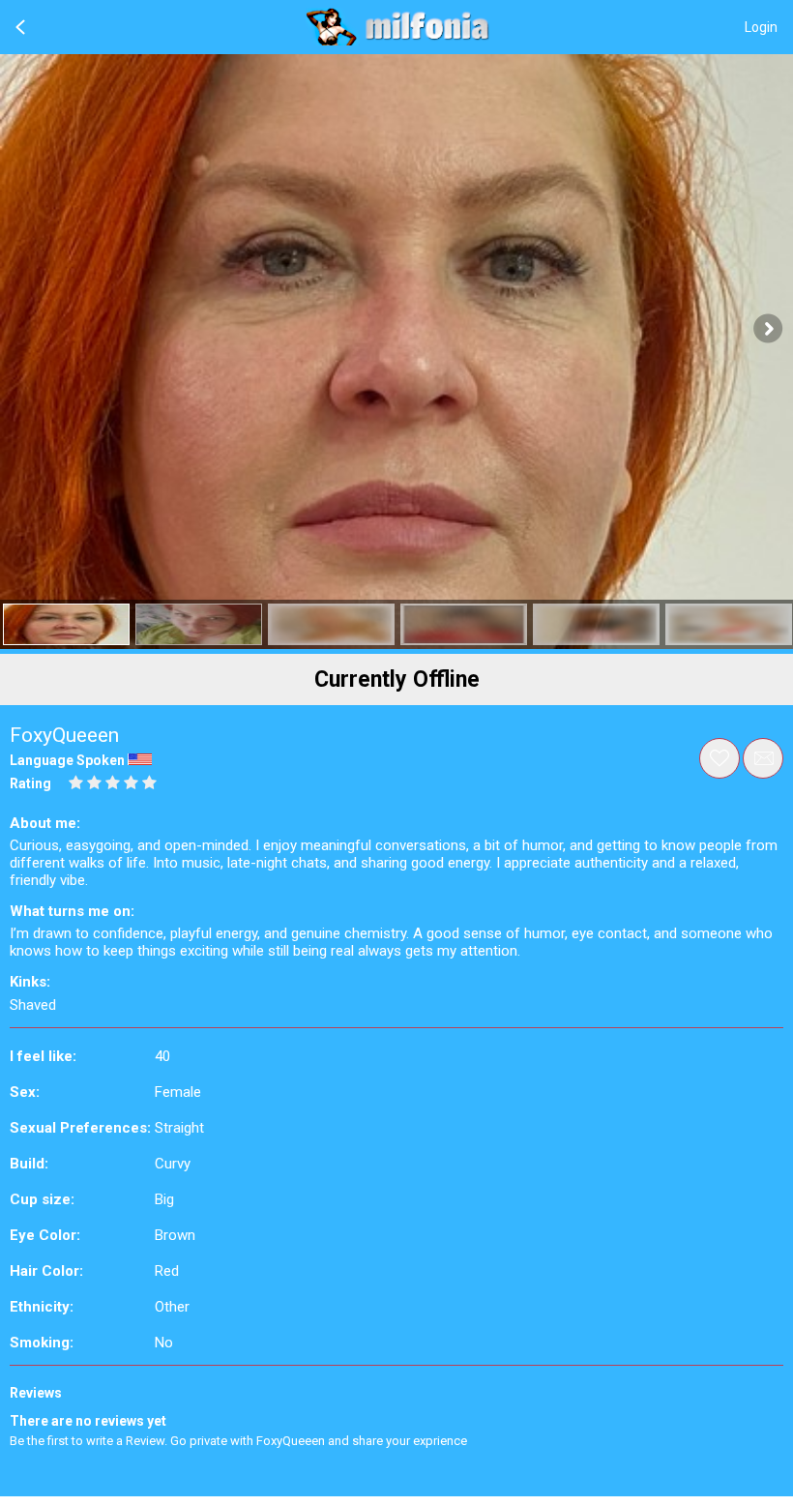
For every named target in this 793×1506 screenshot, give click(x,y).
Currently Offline (397, 679)
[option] (66, 624)
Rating (30, 783)
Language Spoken (67, 760)
